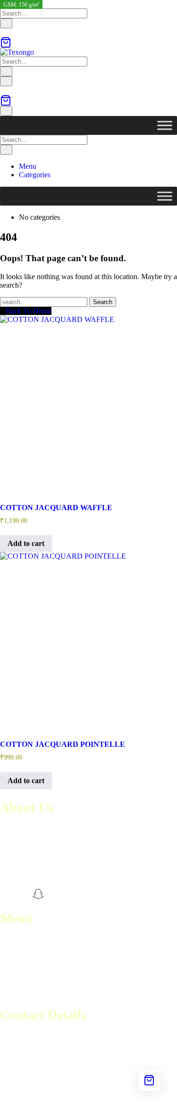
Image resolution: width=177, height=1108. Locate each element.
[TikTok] (71, 894)
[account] (3, 32)
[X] (54, 894)
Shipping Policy (24, 983)
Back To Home (28, 311)
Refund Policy (21, 975)
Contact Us (17, 958)
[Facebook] (5, 894)
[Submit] (6, 23)
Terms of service (24, 966)
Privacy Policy (21, 992)
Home (9, 941)
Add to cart (26, 543)
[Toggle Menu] (164, 125)
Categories (35, 175)
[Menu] (6, 81)
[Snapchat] (38, 894)
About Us (14, 949)
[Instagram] (22, 894)
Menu (27, 166)
